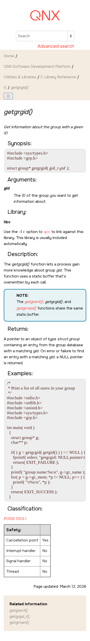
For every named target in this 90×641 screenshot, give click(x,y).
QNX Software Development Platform (37, 66)
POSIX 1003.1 (15, 518)
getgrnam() (19, 622)
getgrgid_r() (20, 616)
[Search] (71, 36)
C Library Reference (58, 77)
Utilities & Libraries (20, 77)
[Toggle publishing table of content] (8, 96)
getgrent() (19, 610)
